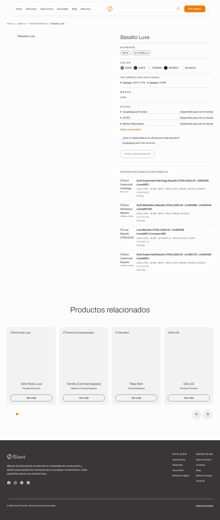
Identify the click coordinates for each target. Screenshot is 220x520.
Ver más (31, 398)
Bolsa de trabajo (204, 475)
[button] (17, 414)
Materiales (177, 465)
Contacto (200, 465)
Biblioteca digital (180, 475)
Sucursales (178, 470)
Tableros (21, 23)
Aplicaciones (178, 459)
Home (10, 23)
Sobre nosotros (203, 459)
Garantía (200, 481)
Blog (198, 470)
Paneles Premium (38, 23)
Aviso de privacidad (204, 506)
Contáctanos (128, 143)
